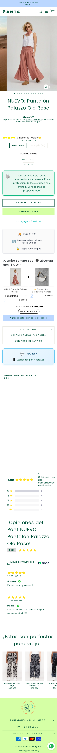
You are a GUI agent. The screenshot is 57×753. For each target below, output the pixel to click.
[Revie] (43, 562)
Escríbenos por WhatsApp (28, 359)
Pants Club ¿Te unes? (27, 733)
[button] (29, 221)
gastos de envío (34, 119)
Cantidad (28, 160)
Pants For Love (28, 727)
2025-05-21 (15, 576)
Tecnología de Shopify (28, 750)
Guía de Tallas (28, 153)
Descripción (28, 329)
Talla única (18, 145)
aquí (37, 190)
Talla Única (28, 141)
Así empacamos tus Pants (28, 335)
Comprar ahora (28, 211)
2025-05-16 (15, 600)
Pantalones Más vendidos (27, 720)
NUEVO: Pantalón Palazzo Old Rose (15, 290)
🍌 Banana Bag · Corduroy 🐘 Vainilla (41, 290)
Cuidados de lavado (28, 341)
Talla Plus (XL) (37, 145)
